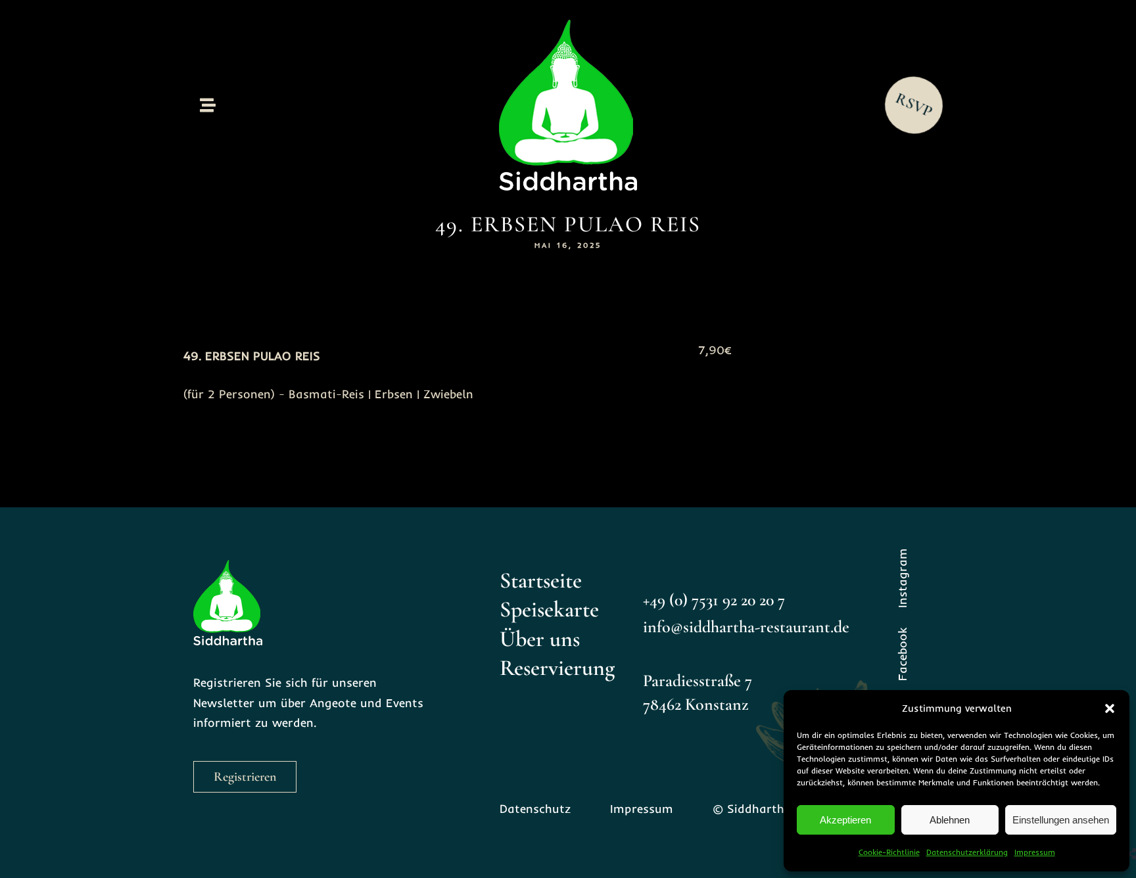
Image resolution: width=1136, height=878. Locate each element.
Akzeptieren (845, 819)
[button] (1109, 708)
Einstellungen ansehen (1060, 819)
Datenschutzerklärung (967, 852)
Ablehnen (950, 819)
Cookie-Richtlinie (889, 852)
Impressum (1034, 852)
